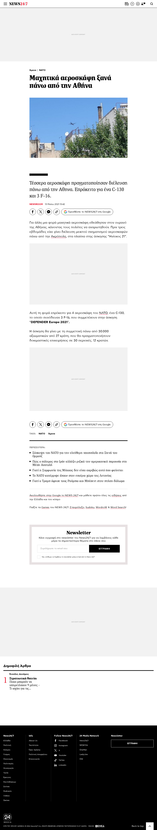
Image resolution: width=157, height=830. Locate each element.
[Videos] (132, 4)
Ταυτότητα (33, 745)
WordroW (101, 507)
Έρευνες (7, 777)
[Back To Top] (150, 826)
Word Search (118, 507)
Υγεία (5, 773)
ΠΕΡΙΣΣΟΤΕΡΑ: (37, 447)
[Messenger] (48, 212)
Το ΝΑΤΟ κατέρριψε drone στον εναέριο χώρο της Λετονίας (72, 476)
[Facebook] (32, 212)
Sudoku (90, 507)
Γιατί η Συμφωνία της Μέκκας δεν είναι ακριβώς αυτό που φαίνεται (78, 470)
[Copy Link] (56, 212)
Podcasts (7, 791)
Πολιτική (7, 745)
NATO (103, 313)
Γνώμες (6, 754)
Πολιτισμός (8, 763)
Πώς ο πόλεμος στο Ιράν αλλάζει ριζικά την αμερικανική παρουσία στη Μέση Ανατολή (80, 463)
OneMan (83, 750)
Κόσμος (6, 750)
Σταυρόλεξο (77, 507)
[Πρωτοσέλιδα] (127, 4)
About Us (33, 741)
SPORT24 (84, 745)
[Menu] (5, 4)
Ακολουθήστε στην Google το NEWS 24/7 (53, 495)
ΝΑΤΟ (42, 70)
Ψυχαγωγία (8, 768)
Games (45, 507)
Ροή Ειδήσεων (9, 782)
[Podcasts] (138, 4)
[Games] (143, 4)
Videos (6, 796)
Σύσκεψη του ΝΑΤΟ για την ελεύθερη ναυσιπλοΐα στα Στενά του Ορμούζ (75, 454)
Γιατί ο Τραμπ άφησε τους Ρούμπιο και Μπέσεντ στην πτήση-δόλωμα (79, 481)
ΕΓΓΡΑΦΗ (132, 743)
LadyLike (84, 754)
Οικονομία (8, 759)
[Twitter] (40, 212)
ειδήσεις (116, 495)
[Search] (152, 4)
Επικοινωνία (34, 759)
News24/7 (84, 741)
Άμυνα (33, 70)
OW (81, 759)
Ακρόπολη (58, 236)
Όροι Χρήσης (34, 750)
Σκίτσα (6, 786)
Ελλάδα (6, 741)
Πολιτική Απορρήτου (38, 754)
